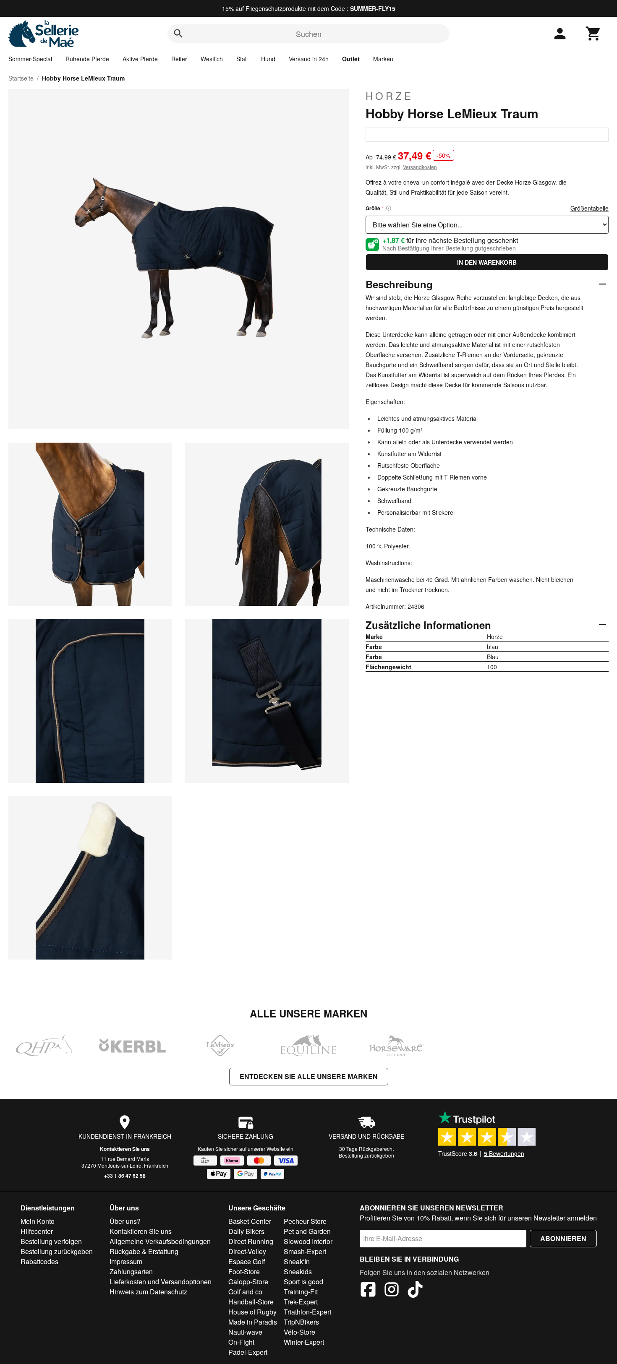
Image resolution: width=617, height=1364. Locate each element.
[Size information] (389, 208)
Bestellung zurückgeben (366, 1155)
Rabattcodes (39, 1261)
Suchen (309, 33)
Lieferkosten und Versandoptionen (161, 1281)
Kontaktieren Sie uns (125, 1148)
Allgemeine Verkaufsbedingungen (160, 1241)
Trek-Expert (301, 1302)
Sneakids (298, 1271)
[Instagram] (391, 1290)
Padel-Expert (247, 1352)
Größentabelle (589, 208)
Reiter (179, 59)
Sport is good (303, 1281)
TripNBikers (301, 1322)
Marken (383, 59)
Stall (242, 59)
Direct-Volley (247, 1251)
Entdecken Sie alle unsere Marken (309, 1076)
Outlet (351, 59)
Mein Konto (38, 1221)
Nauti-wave (245, 1332)
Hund (268, 59)
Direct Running (250, 1241)
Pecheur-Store (305, 1221)
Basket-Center (249, 1221)
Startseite (21, 78)
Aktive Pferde (140, 59)
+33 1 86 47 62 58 (125, 1175)
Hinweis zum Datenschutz (148, 1291)
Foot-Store (244, 1271)
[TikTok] (415, 1290)
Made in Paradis (252, 1322)
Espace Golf (246, 1261)
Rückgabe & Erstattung (144, 1251)
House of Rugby (252, 1312)
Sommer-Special (30, 59)
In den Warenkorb (487, 262)
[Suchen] (178, 33)
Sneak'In (297, 1261)
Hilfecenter (37, 1231)
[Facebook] (368, 1290)
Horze (389, 95)
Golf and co (245, 1291)
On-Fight (241, 1342)
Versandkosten (420, 166)
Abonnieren (563, 1238)
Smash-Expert (305, 1251)
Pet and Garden (307, 1231)
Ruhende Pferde (87, 59)
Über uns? (125, 1221)
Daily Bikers (246, 1231)
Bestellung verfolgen (51, 1241)
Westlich (212, 59)
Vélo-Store (299, 1332)
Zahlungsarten (131, 1271)
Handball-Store (251, 1302)
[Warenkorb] (593, 33)
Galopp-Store (248, 1281)
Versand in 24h (309, 59)
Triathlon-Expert (307, 1312)
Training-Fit (301, 1291)
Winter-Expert (304, 1342)
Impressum (126, 1261)
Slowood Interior (308, 1241)
